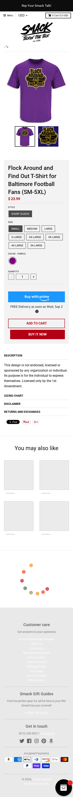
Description (13, 355)
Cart (60, 15)
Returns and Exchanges (22, 411)
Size (10, 222)
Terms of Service (36, 662)
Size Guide (36, 671)
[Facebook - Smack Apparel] (29, 740)
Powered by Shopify (36, 783)
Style (11, 207)
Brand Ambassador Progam (36, 639)
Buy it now (37, 334)
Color (17, 253)
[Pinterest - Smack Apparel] (43, 740)
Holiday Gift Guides (37, 712)
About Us (36, 643)
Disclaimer (12, 403)
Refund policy (36, 680)
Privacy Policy (36, 657)
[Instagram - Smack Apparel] (36, 740)
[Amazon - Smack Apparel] (51, 740)
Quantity (13, 271)
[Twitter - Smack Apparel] (21, 740)
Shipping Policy (36, 666)
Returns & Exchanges (36, 652)
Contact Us (37, 648)
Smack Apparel (41, 779)
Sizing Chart (13, 395)
